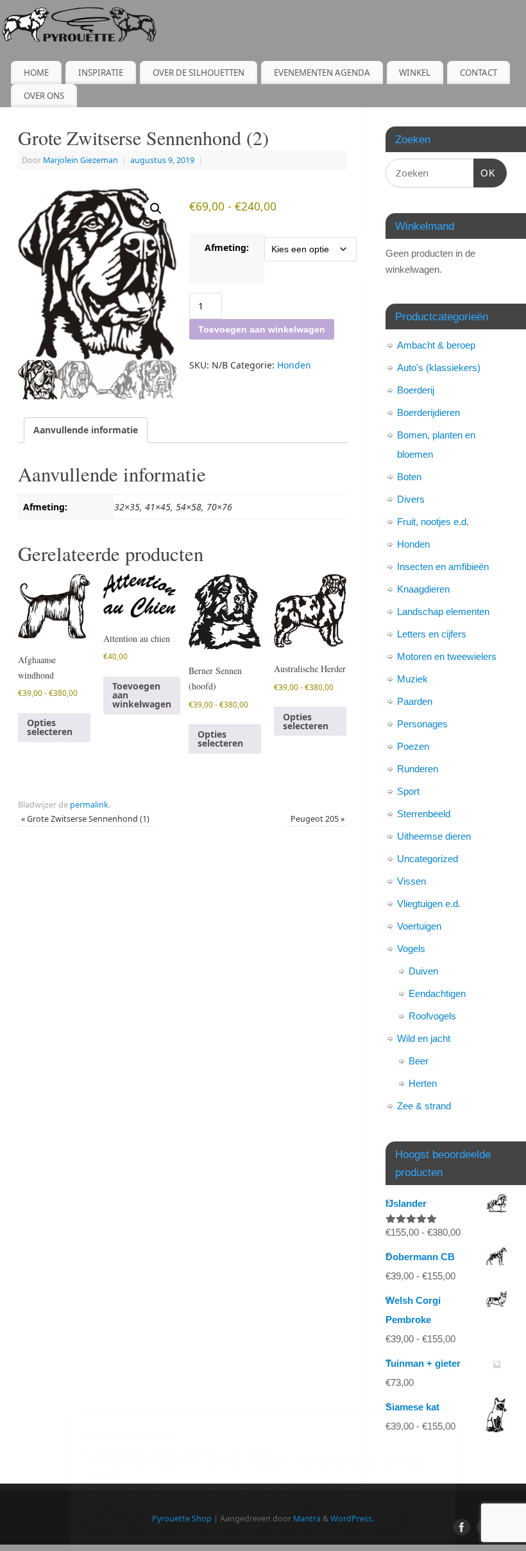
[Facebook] (462, 1527)
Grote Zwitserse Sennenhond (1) (85, 818)
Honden (294, 365)
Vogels (411, 948)
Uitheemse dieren (434, 836)
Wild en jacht (423, 1038)
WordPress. (352, 1518)
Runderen (417, 768)
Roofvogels (432, 1015)
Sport (408, 791)
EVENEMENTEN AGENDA (322, 72)
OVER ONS (44, 95)
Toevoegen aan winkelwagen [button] (141, 695)
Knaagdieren (423, 589)
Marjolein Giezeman (80, 160)
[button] (155, 208)
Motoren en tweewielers (446, 656)
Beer (418, 1060)
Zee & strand (424, 1105)
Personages (422, 723)
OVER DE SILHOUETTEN (198, 72)
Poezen (413, 746)
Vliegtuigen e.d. (429, 903)
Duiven (423, 971)
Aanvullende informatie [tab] (85, 430)
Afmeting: (227, 247)
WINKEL (414, 72)
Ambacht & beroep (436, 345)
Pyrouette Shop (182, 1518)
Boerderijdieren (428, 412)
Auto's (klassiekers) (438, 367)
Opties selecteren (49, 727)
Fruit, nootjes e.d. (433, 521)
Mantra (307, 1518)
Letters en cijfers (431, 633)
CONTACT (478, 72)
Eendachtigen (437, 993)
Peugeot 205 (317, 818)
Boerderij (415, 390)
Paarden (414, 701)
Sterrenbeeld (423, 813)
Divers (411, 499)
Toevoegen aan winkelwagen (261, 329)
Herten (423, 1083)
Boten (409, 476)
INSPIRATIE (100, 72)
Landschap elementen (443, 611)
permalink (89, 804)
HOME (36, 72)
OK (484, 172)
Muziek (412, 678)
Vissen (411, 881)
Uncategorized (427, 858)
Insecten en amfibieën (443, 566)
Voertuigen (419, 926)
